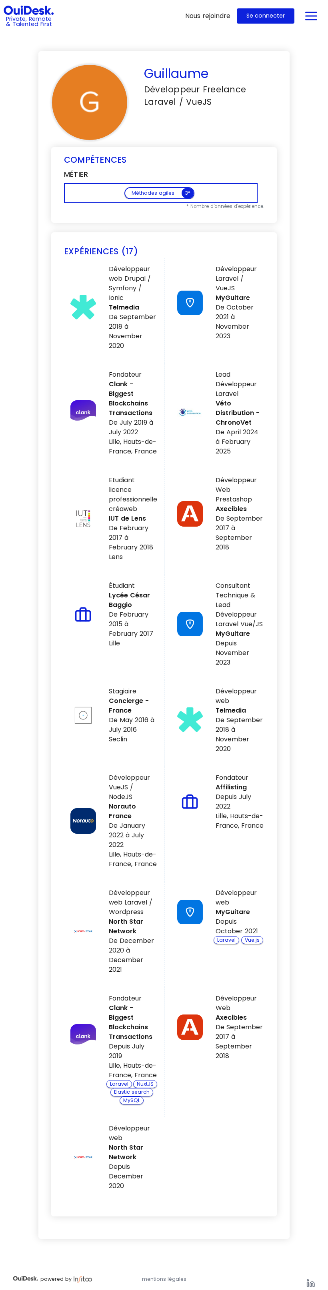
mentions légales (164, 1279)
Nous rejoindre (207, 15)
